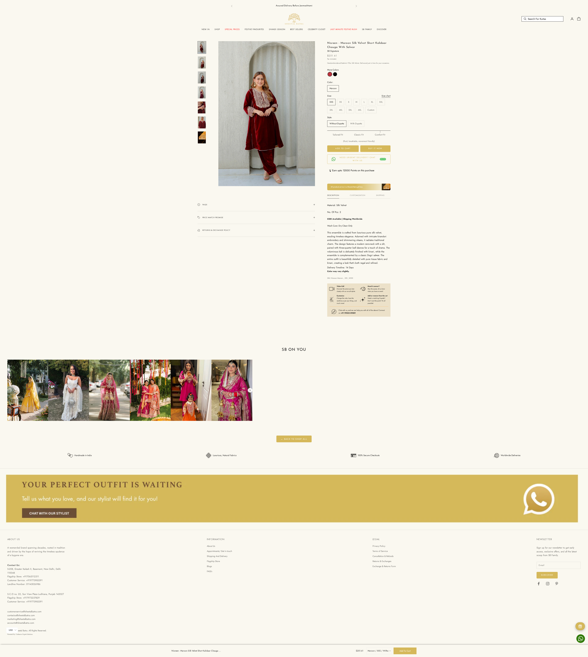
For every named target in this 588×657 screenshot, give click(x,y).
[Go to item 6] (202, 122)
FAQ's (209, 571)
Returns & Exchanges (382, 561)
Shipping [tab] (380, 195)
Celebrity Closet (316, 29)
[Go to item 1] (202, 47)
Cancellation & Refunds (383, 556)
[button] (330, 74)
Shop (217, 29)
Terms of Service (380, 551)
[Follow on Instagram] (548, 584)
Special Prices (232, 29)
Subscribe (547, 575)
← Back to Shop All (294, 439)
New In (206, 29)
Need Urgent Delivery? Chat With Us (363, 159)
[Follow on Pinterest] (557, 584)
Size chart (386, 95)
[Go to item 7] (202, 137)
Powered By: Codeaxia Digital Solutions (20, 634)
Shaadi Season (277, 29)
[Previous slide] (9, 390)
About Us (211, 546)
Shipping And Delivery (217, 556)
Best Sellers (296, 29)
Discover (381, 29)
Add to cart (343, 148)
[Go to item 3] (202, 77)
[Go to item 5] (202, 107)
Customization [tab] (357, 195)
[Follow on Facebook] (539, 584)
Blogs (209, 566)
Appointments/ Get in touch (219, 551)
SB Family (367, 29)
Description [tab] (333, 195)
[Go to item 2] (202, 62)
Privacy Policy (379, 546)
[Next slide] (250, 390)
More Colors (333, 69)
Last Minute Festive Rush (343, 29)
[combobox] (379, 651)
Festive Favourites (254, 29)
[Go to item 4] (202, 92)
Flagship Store (213, 561)
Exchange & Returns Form (384, 566)
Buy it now (375, 148)
